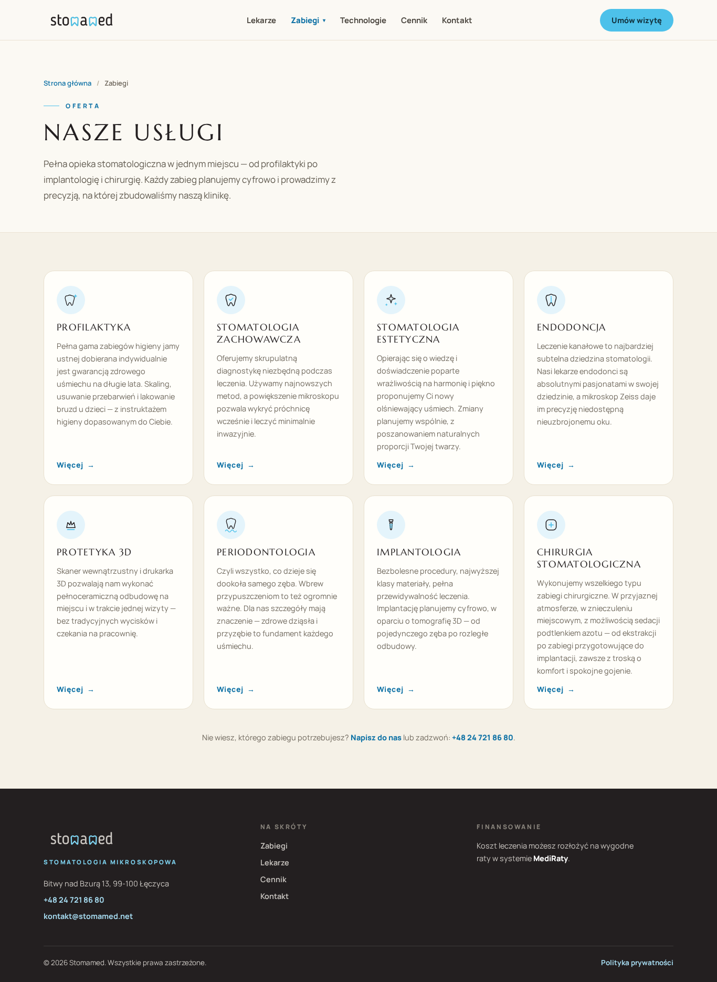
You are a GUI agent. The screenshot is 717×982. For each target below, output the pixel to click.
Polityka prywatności (637, 962)
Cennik (414, 20)
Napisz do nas (376, 737)
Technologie (363, 20)
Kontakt (457, 20)
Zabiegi (308, 20)
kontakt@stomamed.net (88, 916)
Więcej (75, 465)
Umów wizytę (636, 20)
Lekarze (261, 20)
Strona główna (67, 83)
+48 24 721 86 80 (482, 737)
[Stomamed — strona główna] (82, 20)
